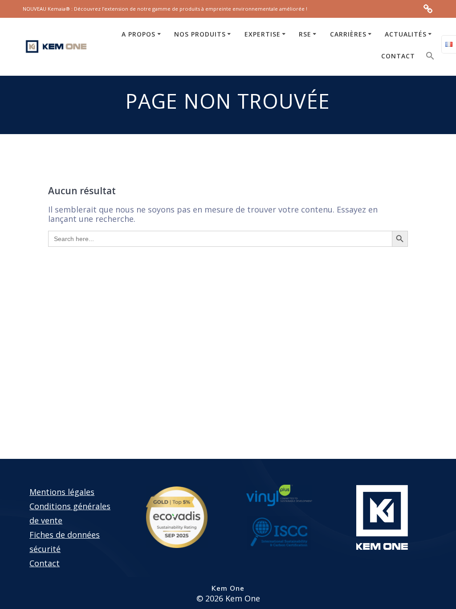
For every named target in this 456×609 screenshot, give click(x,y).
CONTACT (398, 56)
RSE (305, 34)
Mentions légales (61, 491)
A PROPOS (138, 34)
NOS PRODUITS (200, 34)
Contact (44, 563)
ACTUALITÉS (406, 34)
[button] (430, 57)
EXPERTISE (262, 34)
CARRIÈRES (348, 34)
